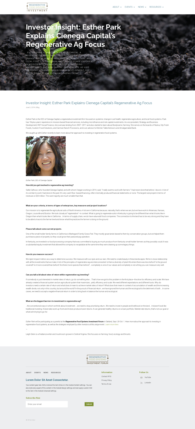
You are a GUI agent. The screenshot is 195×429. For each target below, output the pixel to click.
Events (129, 7)
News (141, 7)
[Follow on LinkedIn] (141, 383)
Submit (89, 404)
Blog (37, 107)
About (116, 7)
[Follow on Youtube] (141, 377)
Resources (155, 7)
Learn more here (111, 324)
